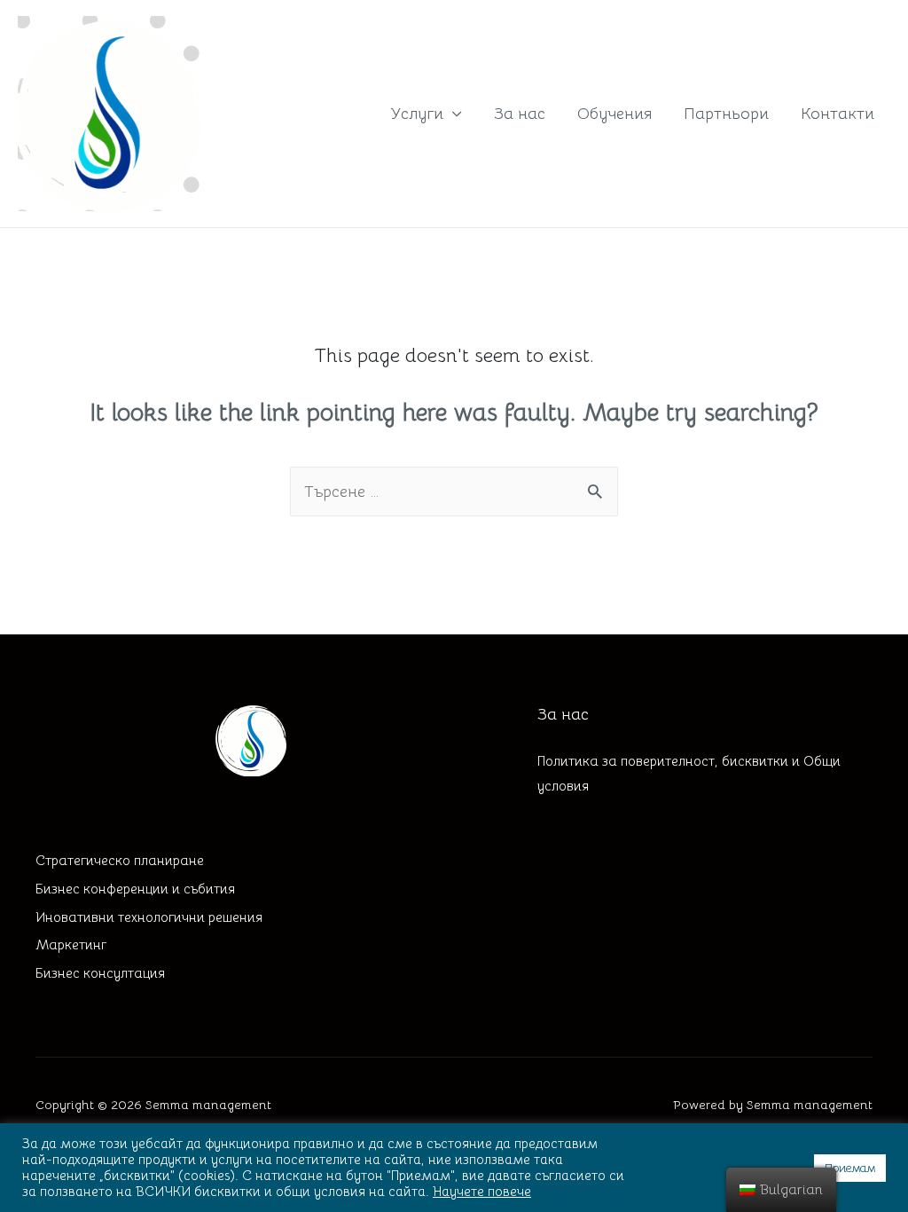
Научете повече (482, 1192)
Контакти (837, 113)
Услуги (416, 113)
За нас (519, 113)
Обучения (614, 113)
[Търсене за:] (454, 491)
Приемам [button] (850, 1168)
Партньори (726, 113)
